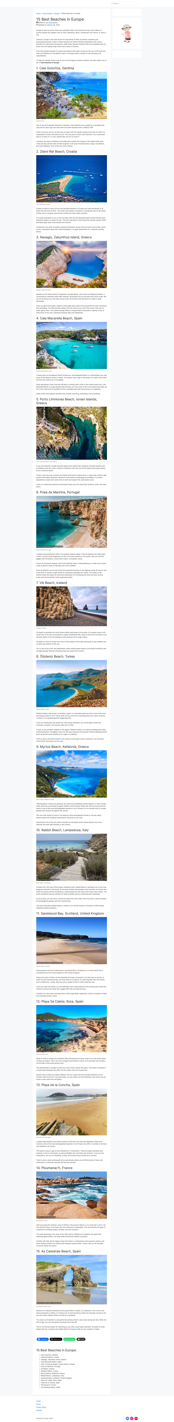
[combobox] (124, 3)
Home (38, 13)
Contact (39, 1410)
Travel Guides (47, 13)
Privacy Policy (41, 1407)
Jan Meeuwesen (52, 22)
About (38, 1404)
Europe (56, 13)
